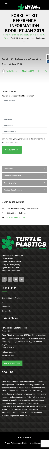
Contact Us (6, 311)
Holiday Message (9, 352)
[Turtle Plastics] (29, 7)
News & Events (10, 183)
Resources (8, 169)
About (4, 302)
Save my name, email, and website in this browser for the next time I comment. (24, 140)
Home (5, 35)
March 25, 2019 (28, 71)
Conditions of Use (37, 443)
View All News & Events (12, 363)
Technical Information (12, 176)
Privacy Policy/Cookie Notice (16, 443)
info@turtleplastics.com (16, 217)
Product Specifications (13, 190)
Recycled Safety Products (12, 298)
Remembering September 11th (14, 328)
